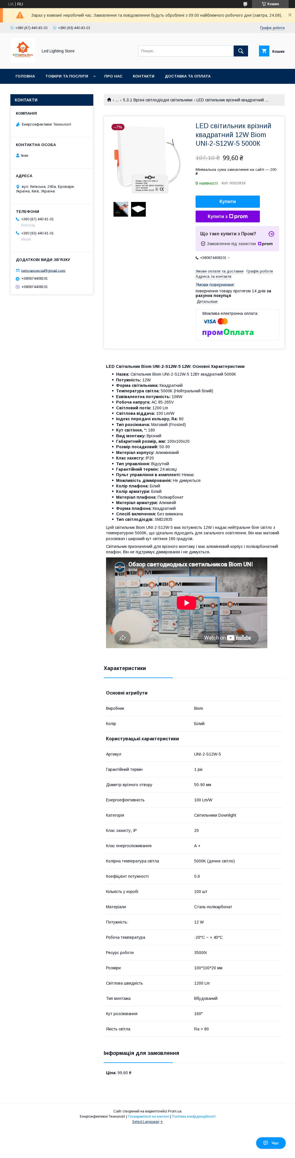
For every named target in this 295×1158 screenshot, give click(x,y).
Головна (25, 76)
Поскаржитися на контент (148, 1117)
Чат (275, 1143)
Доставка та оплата (188, 76)
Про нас (113, 76)
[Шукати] (241, 51)
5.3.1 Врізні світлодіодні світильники (157, 100)
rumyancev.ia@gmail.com (43, 270)
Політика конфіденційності (193, 1117)
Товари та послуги (66, 76)
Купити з (218, 216)
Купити (228, 201)
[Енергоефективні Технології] (22, 61)
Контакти (143, 76)
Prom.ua (174, 1111)
